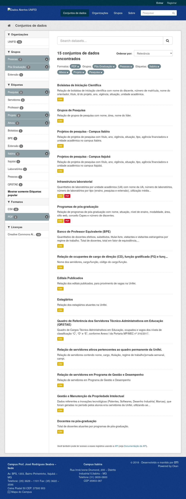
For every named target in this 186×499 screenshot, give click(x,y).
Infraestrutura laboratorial (74, 181)
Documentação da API (135, 445)
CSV (60, 99)
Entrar (159, 3)
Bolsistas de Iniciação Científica (79, 85)
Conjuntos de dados (74, 13)
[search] (168, 40)
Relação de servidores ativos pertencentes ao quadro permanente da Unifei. (109, 349)
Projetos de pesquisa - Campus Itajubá (83, 156)
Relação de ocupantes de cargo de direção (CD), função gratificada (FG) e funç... (112, 256)
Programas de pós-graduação (77, 206)
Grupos (118, 13)
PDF (67, 195)
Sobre (131, 13)
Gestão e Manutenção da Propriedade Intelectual (90, 396)
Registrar (172, 3)
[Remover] (78, 66)
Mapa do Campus (21, 492)
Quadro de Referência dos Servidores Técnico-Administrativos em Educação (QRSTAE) (110, 323)
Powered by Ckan (168, 466)
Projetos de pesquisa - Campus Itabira (83, 131)
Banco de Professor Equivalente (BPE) (84, 231)
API (116, 445)
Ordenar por (123, 53)
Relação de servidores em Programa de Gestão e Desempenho (100, 374)
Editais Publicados (70, 278)
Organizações (100, 13)
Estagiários (65, 299)
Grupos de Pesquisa (71, 110)
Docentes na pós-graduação (76, 421)
